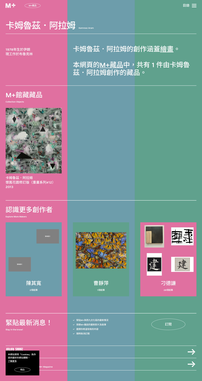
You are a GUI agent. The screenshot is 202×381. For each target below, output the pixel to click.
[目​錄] (194, 5)
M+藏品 (111, 65)
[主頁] (10, 5)
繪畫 (167, 49)
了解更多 (12, 361)
